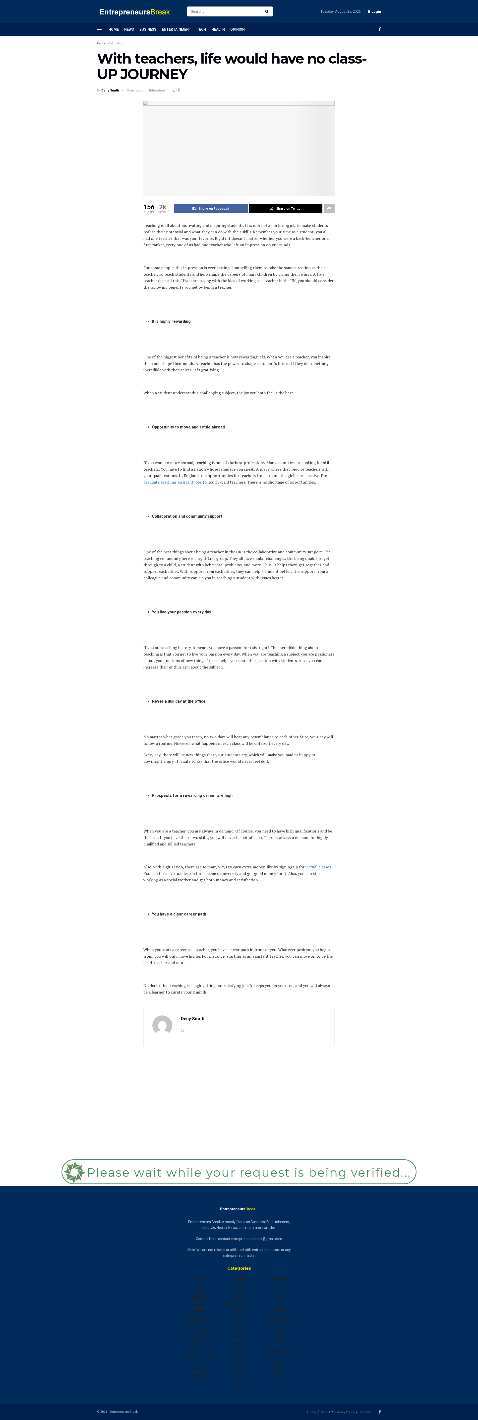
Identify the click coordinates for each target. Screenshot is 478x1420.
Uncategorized (278, 1350)
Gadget (239, 1278)
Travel (279, 1343)
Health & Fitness (239, 1304)
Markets (239, 1343)
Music (239, 1350)
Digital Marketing (199, 1330)
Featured (199, 1369)
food (199, 1382)
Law (239, 1330)
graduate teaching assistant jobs (172, 482)
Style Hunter (279, 1324)
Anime (199, 1278)
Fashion (199, 1363)
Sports (279, 1304)
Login (376, 11)
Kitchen (239, 1324)
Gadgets (239, 1285)
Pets (239, 1376)
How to (239, 1317)
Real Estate (279, 1278)
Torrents (279, 1337)
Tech (201, 29)
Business (147, 29)
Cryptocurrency (199, 1324)
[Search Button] (268, 11)
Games (239, 1291)
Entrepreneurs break (199, 1356)
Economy (199, 1337)
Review (279, 1291)
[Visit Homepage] (137, 11)
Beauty (199, 1291)
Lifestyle (239, 1337)
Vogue (279, 1363)
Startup (279, 1311)
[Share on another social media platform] (329, 208)
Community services (199, 1317)
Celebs (199, 1311)
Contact (365, 1412)
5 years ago (135, 90)
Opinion (237, 29)
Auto (199, 1285)
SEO (279, 1298)
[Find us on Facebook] (380, 29)
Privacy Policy (345, 1412)
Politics (239, 1382)
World (279, 1376)
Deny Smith (110, 90)
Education (116, 43)
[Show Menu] (99, 29)
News (129, 29)
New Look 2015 (239, 1356)
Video (279, 1356)
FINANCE (199, 1376)
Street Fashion (279, 1317)
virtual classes (318, 867)
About (325, 1412)
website (279, 1369)
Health (218, 29)
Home (114, 29)
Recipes (279, 1285)
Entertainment (176, 29)
